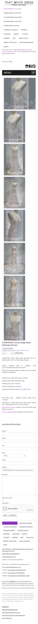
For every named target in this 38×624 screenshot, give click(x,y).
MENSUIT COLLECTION (10, 42)
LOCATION (25, 34)
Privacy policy (23, 38)
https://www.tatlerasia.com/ (9, 609)
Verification (5, 503)
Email (4, 438)
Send (5, 515)
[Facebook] (30, 66)
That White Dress (26, 389)
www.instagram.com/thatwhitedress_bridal (18, 575)
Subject (4, 467)
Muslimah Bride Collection (12, 21)
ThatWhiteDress (12, 581)
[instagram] (26, 66)
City (3, 445)
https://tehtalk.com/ (7, 618)
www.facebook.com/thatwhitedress (17, 570)
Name (4, 431)
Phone (4, 460)
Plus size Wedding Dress (9, 412)
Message (5, 474)
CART (14, 38)
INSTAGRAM (7, 34)
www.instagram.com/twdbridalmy (16, 572)
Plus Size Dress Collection (13, 17)
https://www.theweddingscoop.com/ (11, 612)
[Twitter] (33, 66)
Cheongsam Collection (11, 25)
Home (10, 49)
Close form (13, 515)
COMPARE (6, 38)
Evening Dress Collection (12, 13)
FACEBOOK (24, 29)
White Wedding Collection (12, 8)
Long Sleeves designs (8, 407)
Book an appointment (27, 42)
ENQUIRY (16, 34)
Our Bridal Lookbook (11, 29)
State (3, 453)
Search (6, 46)
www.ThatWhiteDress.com (9, 556)
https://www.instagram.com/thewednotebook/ (13, 615)
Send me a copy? (7, 498)
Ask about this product (8, 348)
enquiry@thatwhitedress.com (12, 567)
